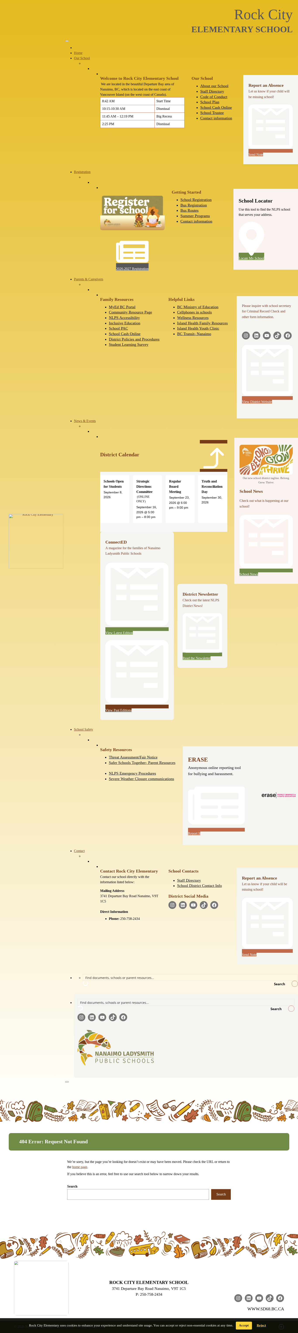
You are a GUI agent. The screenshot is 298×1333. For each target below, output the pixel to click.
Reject (261, 1325)
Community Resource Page (130, 312)
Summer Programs (195, 216)
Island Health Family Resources (202, 323)
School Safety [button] (83, 729)
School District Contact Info (199, 885)
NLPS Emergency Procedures (132, 773)
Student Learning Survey (128, 344)
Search (72, 1186)
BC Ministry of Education (197, 307)
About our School (214, 86)
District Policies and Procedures (134, 339)
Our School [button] (82, 58)
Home (78, 53)
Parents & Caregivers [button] (88, 279)
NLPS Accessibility (124, 317)
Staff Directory (212, 91)
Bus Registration (193, 205)
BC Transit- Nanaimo (194, 334)
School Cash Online (216, 107)
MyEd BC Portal (122, 307)
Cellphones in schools (194, 312)
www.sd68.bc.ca (265, 1308)
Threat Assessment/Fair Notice (133, 757)
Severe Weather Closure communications (141, 779)
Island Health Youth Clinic (198, 328)
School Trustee (212, 113)
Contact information (216, 118)
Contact (79, 851)
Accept (244, 1325)
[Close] (67, 1081)
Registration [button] (82, 172)
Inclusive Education (124, 323)
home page (79, 1167)
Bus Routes (189, 210)
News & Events (85, 421)
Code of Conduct (213, 97)
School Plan (209, 102)
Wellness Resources (193, 317)
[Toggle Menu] (67, 41)
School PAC (118, 328)
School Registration (196, 200)
